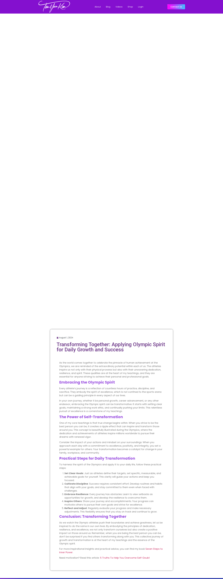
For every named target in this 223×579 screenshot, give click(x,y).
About (98, 6)
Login (140, 6)
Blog (108, 6)
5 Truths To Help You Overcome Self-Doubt (124, 557)
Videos (119, 6)
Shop (130, 6)
